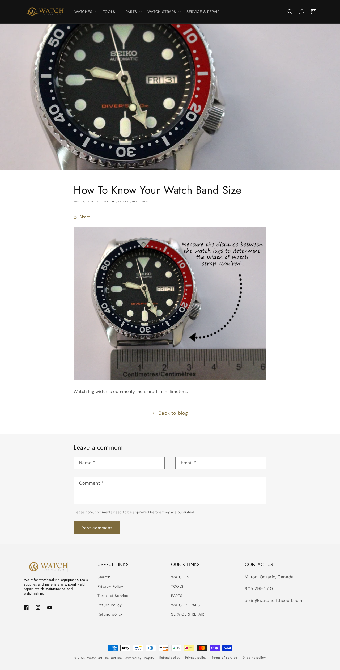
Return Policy (109, 605)
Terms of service (224, 657)
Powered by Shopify (139, 658)
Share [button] (85, 216)
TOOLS (177, 586)
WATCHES (180, 577)
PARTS (176, 595)
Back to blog (173, 413)
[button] (85, 11)
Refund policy (110, 614)
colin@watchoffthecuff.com (273, 600)
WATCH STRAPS (185, 605)
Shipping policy (254, 657)
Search (103, 577)
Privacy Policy (110, 586)
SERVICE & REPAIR (187, 614)
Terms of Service (113, 595)
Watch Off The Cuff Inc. (104, 658)
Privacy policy (196, 657)
